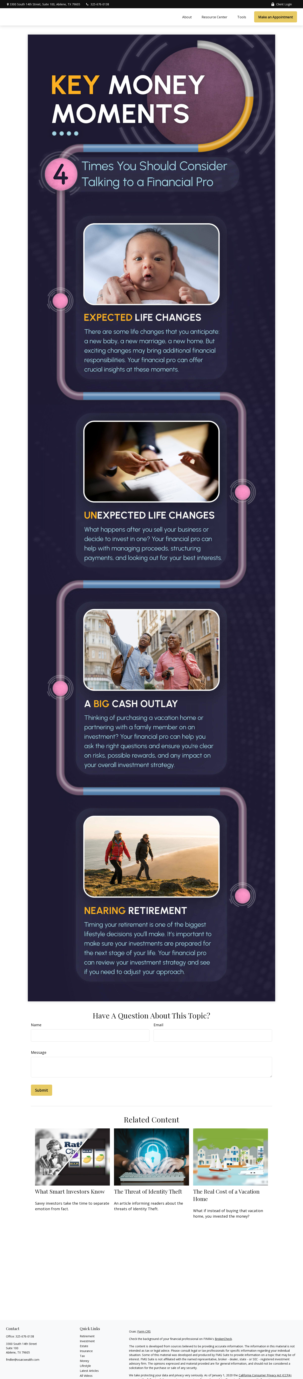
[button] (187, 17)
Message (38, 1052)
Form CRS (144, 1331)
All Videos (86, 1376)
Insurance (86, 1351)
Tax (82, 1356)
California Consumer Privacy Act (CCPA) (265, 1375)
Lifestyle (85, 1366)
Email (158, 1024)
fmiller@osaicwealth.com (22, 1360)
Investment (87, 1341)
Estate (84, 1346)
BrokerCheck (223, 1339)
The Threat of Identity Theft (148, 1191)
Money (84, 1361)
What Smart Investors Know (70, 1191)
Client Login (284, 4)
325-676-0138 (99, 4)
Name (36, 1024)
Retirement (87, 1336)
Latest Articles (89, 1371)
